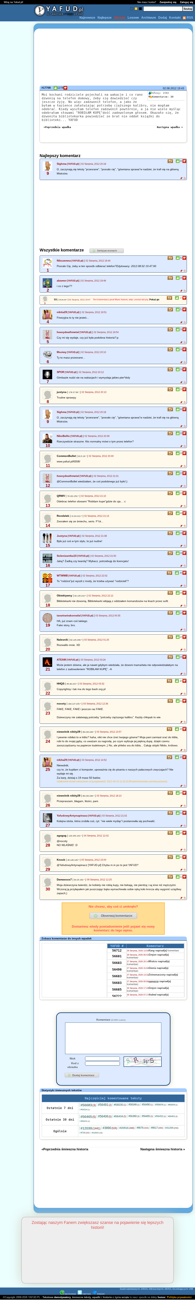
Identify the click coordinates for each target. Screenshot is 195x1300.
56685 (117, 989)
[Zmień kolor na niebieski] (131, 8)
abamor (61, 280)
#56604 (160, 1104)
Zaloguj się (186, 2)
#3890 (110, 1128)
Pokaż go (154, 299)
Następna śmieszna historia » (162, 1149)
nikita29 (62, 312)
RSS (189, 17)
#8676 (143, 1127)
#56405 (147, 1116)
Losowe (133, 17)
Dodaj (162, 17)
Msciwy (61, 352)
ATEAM (61, 659)
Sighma (61, 163)
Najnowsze (87, 17)
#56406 (105, 1116)
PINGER (101, 1294)
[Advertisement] (17, 650)
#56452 (160, 1116)
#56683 (88, 1105)
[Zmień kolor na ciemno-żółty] (136, 8)
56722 (117, 996)
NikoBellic (63, 435)
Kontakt (175, 17)
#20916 (126, 1127)
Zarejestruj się (168, 2)
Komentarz (110, 1019)
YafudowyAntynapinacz (72, 815)
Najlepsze (105, 17)
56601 (117, 956)
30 (162, 96)
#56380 (134, 1116)
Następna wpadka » (170, 127)
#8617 (157, 1127)
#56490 (147, 1104)
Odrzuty (119, 17)
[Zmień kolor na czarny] (140, 8)
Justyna (62, 535)
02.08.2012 (170, 88)
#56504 (172, 1105)
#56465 (88, 1117)
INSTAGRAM (70, 1294)
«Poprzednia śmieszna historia (65, 1149)
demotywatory (62, 1297)
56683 (117, 963)
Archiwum (148, 17)
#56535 (120, 1104)
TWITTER (86, 1294)
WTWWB (62, 575)
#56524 (85, 1109)
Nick (72, 1058)
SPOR (60, 372)
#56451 (172, 1116)
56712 (117, 950)
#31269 (171, 1128)
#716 (85, 1132)
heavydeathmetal (68, 332)
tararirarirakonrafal (69, 615)
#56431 (85, 1121)
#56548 (134, 1104)
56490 (117, 969)
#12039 (90, 1128)
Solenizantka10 (67, 555)
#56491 (105, 1104)
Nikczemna (64, 260)
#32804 (97, 1133)
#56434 (120, 1116)
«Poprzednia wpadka (57, 127)
